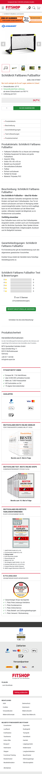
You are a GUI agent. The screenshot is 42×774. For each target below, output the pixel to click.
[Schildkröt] (9, 26)
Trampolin (26, 733)
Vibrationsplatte (28, 762)
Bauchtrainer (27, 755)
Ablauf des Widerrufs (28, 714)
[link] (11, 401)
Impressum (25, 707)
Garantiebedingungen (13, 130)
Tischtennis (7, 736)
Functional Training (10, 755)
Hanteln (25, 740)
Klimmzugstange (28, 759)
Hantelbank (26, 736)
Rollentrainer (27, 748)
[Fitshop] (13, 8)
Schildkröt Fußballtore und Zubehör (14, 14)
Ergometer (26, 725)
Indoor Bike (7, 740)
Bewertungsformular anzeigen (21, 309)
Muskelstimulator (9, 762)
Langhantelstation (29, 751)
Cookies (5, 707)
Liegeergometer (28, 744)
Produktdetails (10, 121)
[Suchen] (34, 8)
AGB (4, 703)
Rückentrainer (8, 759)
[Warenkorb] (39, 8)
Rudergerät (26, 729)
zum (7, 685)
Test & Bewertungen (12, 134)
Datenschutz (26, 703)
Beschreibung (10, 126)
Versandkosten (7, 711)
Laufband (7, 729)
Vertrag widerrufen (21, 692)
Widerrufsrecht (27, 711)
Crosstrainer (7, 725)
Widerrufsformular (8, 714)
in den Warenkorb (27, 108)
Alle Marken (7, 768)
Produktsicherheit (11, 138)
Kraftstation (7, 733)
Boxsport (6, 744)
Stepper (6, 751)
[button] (6, 68)
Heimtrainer (7, 748)
